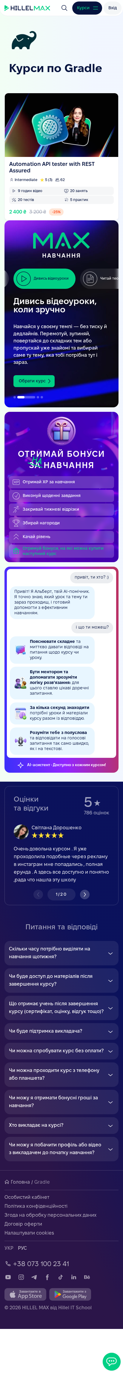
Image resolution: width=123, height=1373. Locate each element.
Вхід (112, 8)
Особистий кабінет (26, 1197)
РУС (22, 1248)
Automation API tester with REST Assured (61, 156)
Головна (20, 1182)
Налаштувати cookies (29, 1233)
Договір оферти (23, 1224)
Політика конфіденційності (35, 1206)
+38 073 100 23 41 (41, 1264)
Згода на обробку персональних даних (50, 1215)
